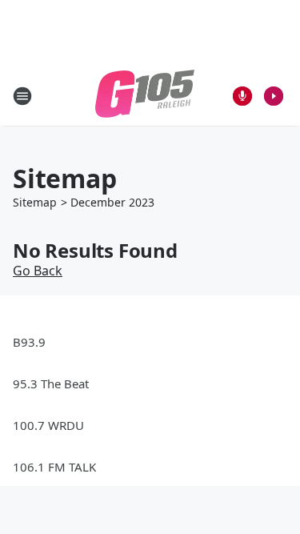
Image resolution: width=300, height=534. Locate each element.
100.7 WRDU (48, 425)
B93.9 (29, 342)
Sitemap (35, 202)
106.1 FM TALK (54, 467)
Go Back (37, 270)
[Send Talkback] (242, 96)
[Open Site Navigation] (22, 96)
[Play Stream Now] (273, 96)
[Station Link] (144, 96)
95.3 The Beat (51, 383)
